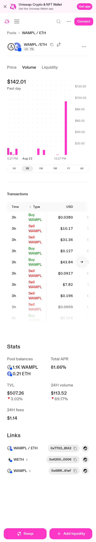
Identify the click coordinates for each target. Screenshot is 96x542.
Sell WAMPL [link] (35, 228)
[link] (84, 6)
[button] (5, 6)
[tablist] (48, 169)
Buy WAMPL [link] (35, 217)
